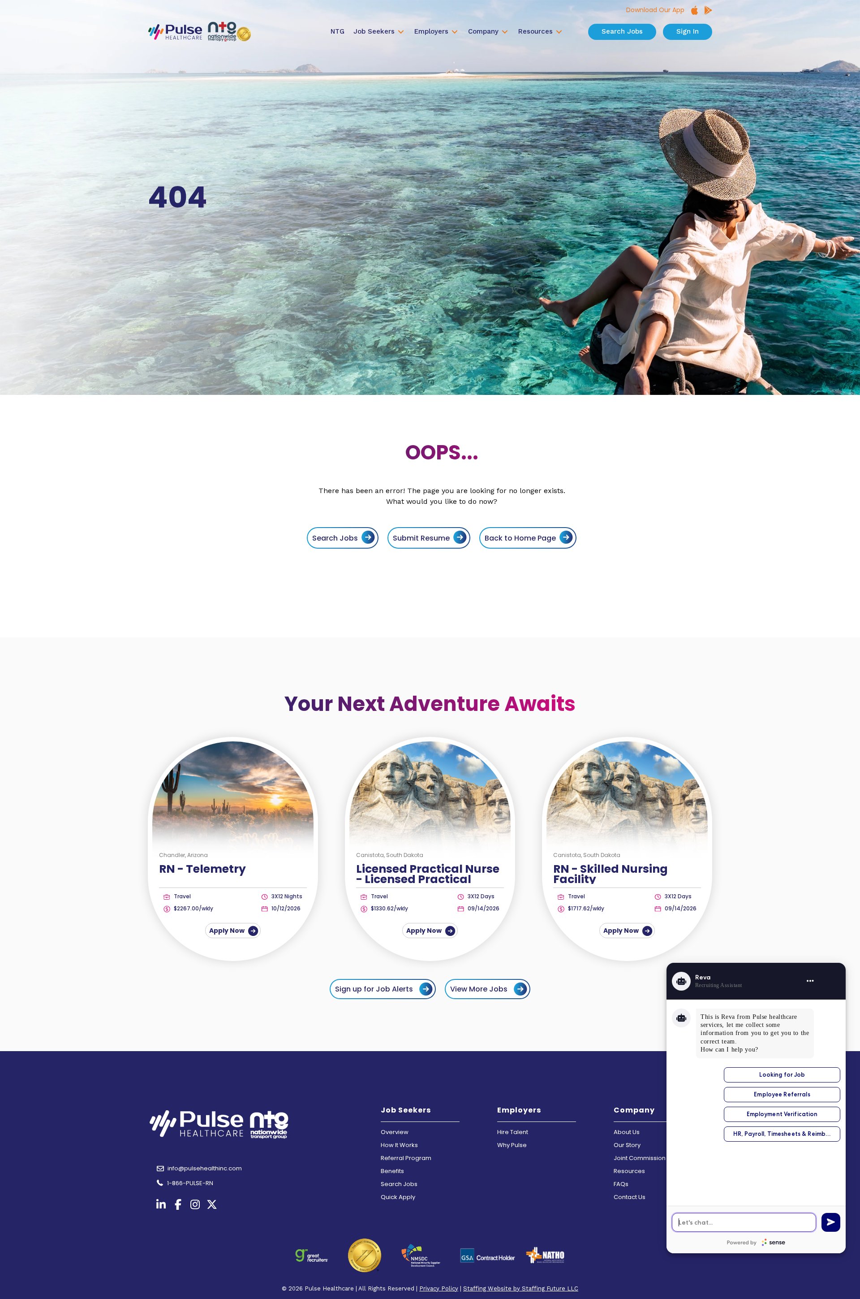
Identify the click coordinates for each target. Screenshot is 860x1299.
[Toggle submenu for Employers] (454, 32)
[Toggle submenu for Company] (504, 32)
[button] (383, 989)
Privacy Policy (438, 1288)
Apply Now (227, 930)
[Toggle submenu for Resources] (559, 32)
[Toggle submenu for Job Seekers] (401, 32)
